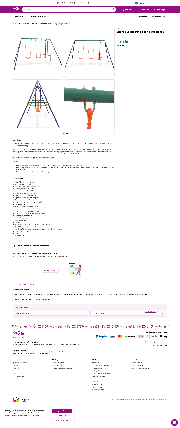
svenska (141, 3)
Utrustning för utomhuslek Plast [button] (138, 294)
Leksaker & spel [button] (19, 294)
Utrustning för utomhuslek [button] (94, 294)
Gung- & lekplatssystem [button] (43, 299)
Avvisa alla (62, 415)
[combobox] (69, 9)
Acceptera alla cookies (62, 411)
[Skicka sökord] (113, 9)
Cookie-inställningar (99, 376)
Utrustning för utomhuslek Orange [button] (116, 294)
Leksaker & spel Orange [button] (35, 294)
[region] (38, 416)
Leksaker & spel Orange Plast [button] (73, 294)
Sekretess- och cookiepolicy (32, 415)
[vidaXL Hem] (16, 8)
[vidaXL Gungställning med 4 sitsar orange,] (38, 53)
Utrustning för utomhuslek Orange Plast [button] (24, 299)
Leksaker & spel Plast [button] (53, 294)
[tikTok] (166, 345)
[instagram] (157, 345)
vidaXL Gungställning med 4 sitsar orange (140, 31)
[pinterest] (161, 345)
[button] (72, 3)
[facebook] (153, 345)
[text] (122, 42)
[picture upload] (75, 270)
